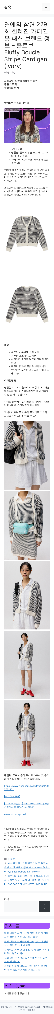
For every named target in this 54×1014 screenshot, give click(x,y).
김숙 (7, 7)
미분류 (11, 858)
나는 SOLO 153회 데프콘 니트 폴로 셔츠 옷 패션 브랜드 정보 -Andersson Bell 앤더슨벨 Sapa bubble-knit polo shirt (27, 867)
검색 (6, 899)
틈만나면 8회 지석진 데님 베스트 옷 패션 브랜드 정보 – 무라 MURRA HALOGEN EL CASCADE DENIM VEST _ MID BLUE (26, 880)
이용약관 (31, 1010)
